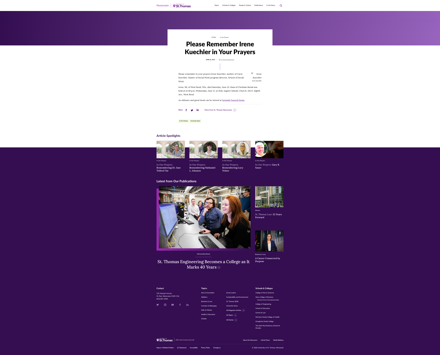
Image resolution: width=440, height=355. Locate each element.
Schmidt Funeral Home (233, 100)
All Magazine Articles (233, 310)
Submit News (265, 340)
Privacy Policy (205, 348)
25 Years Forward (268, 216)
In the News (270, 5)
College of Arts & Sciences (265, 293)
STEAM (203, 319)
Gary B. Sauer (267, 166)
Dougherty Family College (265, 321)
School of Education (263, 308)
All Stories (229, 320)
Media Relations (278, 340)
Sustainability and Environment (237, 297)
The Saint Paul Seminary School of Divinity (268, 327)
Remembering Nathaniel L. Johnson (202, 167)
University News (195, 121)
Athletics (204, 297)
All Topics (229, 315)
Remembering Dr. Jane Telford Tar (169, 167)
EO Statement (181, 348)
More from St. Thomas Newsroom (218, 110)
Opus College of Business (267, 298)
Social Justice (231, 293)
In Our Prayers (224, 37)
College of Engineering (263, 304)
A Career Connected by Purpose (267, 260)
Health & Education (208, 314)
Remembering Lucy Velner (232, 167)
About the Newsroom (250, 340)
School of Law (261, 313)
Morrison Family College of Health (267, 317)
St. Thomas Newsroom (227, 59)
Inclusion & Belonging (208, 306)
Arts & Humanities (207, 293)
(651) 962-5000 (162, 299)
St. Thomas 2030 (232, 301)
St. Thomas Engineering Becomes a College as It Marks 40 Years (204, 264)
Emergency (217, 348)
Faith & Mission (206, 310)
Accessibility (194, 348)
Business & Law (206, 301)
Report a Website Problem (165, 348)
